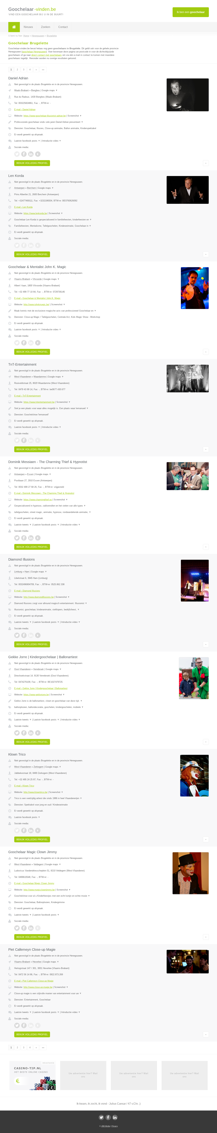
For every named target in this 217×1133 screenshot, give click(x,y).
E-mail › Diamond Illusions (27, 590)
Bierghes (35, 90)
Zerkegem (38, 767)
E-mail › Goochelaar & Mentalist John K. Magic (37, 298)
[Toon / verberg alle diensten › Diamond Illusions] (66, 609)
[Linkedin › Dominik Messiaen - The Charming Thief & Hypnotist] (31, 538)
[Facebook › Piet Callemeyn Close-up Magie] (24, 1025)
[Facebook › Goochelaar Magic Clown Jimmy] (24, 928)
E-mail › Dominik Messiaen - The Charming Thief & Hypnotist (44, 493)
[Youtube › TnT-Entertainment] (38, 440)
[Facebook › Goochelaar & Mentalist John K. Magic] (24, 342)
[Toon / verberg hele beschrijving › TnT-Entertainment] (66, 408)
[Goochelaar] (14, 27)
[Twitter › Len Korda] (17, 245)
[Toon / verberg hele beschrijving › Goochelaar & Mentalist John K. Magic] (66, 311)
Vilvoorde (37, 279)
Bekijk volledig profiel (32, 163)
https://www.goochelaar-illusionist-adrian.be (45, 115)
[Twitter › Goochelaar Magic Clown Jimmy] (17, 928)
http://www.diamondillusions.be (39, 597)
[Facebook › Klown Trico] (24, 830)
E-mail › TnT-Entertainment (27, 396)
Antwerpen (19, 188)
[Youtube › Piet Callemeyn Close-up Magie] (38, 1025)
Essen (30, 474)
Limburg (18, 571)
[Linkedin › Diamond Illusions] (31, 635)
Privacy (115, 1126)
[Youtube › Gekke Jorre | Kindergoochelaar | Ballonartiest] (38, 733)
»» (43, 69)
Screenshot (75, 115)
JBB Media (105, 1126)
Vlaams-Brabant (22, 279)
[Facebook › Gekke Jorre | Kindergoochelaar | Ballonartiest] (24, 733)
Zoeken (45, 27)
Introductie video (51, 141)
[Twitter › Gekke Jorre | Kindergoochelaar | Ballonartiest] (17, 733)
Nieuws (28, 27)
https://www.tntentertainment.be (39, 402)
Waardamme (40, 376)
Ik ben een (191, 12)
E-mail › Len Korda (23, 207)
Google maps (50, 90)
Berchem (31, 188)
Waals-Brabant (21, 90)
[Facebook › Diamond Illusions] (24, 635)
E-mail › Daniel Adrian (24, 109)
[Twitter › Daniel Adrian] (17, 154)
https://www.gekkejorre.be (36, 694)
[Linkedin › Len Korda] (31, 245)
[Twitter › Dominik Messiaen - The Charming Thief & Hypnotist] (17, 538)
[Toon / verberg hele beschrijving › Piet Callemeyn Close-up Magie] (66, 993)
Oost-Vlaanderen (22, 669)
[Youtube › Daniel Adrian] (38, 154)
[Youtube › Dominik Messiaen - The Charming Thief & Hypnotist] (38, 538)
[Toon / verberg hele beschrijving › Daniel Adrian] (66, 122)
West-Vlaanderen (22, 376)
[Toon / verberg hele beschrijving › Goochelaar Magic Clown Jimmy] (66, 896)
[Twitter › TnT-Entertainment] (17, 440)
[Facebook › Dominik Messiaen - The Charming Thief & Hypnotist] (24, 538)
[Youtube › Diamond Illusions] (38, 635)
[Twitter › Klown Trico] (17, 830)
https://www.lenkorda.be (35, 213)
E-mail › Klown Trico (24, 785)
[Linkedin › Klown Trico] (31, 830)
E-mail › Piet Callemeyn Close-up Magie (33, 981)
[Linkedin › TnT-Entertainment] (31, 440)
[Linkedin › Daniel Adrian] (31, 154)
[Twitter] (101, 1117)
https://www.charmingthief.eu (38, 499)
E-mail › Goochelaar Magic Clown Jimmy (34, 883)
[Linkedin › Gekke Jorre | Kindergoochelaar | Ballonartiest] (31, 733)
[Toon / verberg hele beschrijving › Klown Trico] (66, 798)
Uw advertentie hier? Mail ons (83, 1075)
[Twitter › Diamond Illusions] (17, 635)
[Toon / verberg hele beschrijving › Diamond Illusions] (66, 603)
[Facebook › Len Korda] (24, 245)
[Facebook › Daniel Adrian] (24, 154)
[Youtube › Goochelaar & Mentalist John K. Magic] (38, 342)
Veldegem (38, 864)
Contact (63, 27)
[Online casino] (34, 1077)
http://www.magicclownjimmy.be (39, 889)
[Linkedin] (115, 1117)
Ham (27, 571)
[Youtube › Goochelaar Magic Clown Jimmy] (38, 928)
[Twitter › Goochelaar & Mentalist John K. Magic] (17, 342)
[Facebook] (108, 1117)
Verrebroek (38, 669)
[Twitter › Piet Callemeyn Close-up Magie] (17, 1025)
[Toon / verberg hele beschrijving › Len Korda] (66, 219)
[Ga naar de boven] (206, 163)
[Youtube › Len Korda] (38, 245)
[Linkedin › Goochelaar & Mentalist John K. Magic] (31, 342)
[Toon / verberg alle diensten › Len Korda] (66, 226)
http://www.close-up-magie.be (38, 987)
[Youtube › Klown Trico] (38, 830)
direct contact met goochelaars (46, 55)
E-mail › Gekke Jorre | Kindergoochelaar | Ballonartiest (40, 688)
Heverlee (37, 962)
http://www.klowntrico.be (35, 792)
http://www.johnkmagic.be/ (36, 304)
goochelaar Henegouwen (34, 51)
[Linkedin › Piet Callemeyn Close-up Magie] (31, 1025)
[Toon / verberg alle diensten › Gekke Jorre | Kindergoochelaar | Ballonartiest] (66, 707)
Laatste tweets (23, 524)
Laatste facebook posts (27, 141)
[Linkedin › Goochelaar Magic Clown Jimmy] (31, 928)
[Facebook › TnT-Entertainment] (24, 440)
